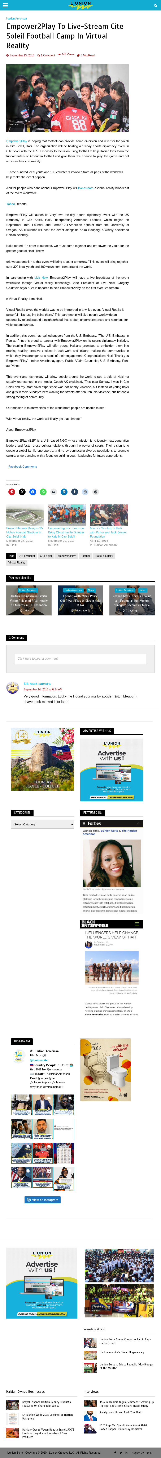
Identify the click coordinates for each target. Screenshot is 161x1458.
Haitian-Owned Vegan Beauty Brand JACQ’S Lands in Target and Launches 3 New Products (48, 1433)
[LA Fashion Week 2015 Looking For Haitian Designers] (13, 1419)
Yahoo (10, 204)
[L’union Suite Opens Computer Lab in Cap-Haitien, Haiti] (90, 1342)
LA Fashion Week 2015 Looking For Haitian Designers (47, 1416)
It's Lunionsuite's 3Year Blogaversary (122, 1352)
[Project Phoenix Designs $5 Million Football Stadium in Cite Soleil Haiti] (25, 515)
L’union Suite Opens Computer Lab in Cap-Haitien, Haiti (125, 1341)
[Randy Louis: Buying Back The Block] (90, 1415)
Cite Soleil (46, 555)
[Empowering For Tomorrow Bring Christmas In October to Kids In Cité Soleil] (67, 515)
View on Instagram (45, 1199)
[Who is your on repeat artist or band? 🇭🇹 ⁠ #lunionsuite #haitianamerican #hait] (63, 1129)
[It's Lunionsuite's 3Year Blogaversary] (90, 1355)
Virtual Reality (16, 562)
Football (85, 555)
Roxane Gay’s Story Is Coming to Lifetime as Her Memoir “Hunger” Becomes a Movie (132, 600)
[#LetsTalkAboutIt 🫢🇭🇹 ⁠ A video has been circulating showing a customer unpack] (21, 1104)
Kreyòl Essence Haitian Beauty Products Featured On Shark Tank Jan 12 (46, 1404)
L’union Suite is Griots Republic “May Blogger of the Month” (126, 1366)
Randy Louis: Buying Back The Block (121, 1412)
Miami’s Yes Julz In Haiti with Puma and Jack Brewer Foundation (108, 532)
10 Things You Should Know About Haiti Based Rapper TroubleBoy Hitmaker (123, 1427)
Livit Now (41, 277)
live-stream (85, 188)
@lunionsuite (38, 1060)
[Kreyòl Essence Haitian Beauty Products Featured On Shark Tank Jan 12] (12, 1405)
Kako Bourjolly (104, 555)
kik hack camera (37, 684)
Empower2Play (16, 141)
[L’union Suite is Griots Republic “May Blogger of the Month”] (90, 1367)
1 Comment (48, 55)
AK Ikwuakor (27, 555)
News (91, 590)
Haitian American (16, 18)
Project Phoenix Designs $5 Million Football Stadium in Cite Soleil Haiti (24, 532)
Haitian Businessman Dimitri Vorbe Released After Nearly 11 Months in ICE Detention (29, 600)
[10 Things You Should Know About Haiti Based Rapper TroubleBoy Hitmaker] (90, 1428)
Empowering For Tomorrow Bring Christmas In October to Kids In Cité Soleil (66, 532)
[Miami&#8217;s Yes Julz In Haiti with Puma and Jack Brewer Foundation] (109, 515)
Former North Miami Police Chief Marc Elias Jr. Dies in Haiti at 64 (80, 600)
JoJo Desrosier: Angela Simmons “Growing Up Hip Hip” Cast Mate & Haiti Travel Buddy (127, 1404)
